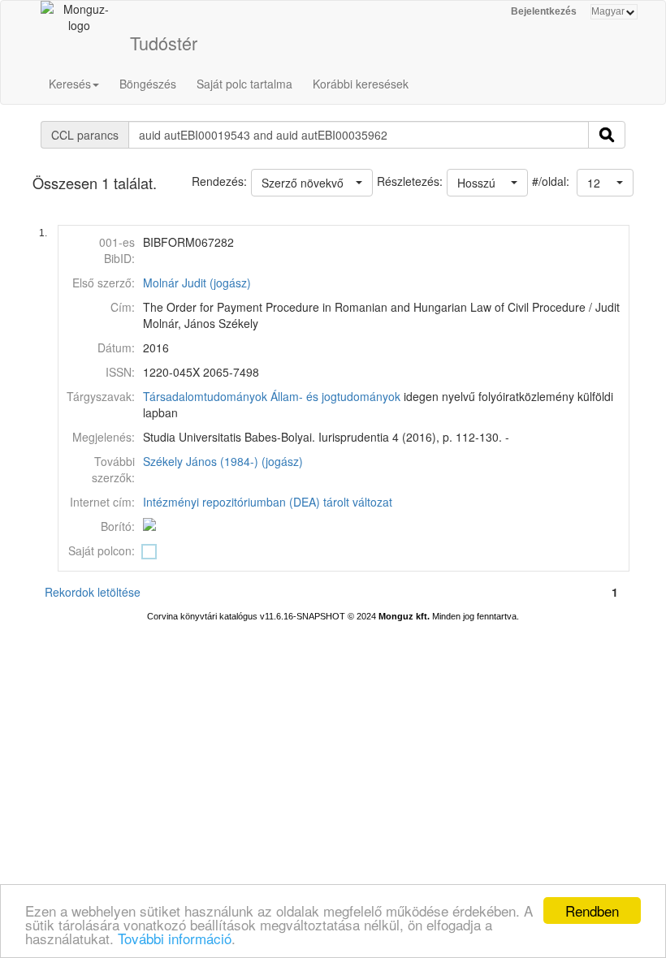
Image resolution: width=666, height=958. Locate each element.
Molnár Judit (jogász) (197, 282)
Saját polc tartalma (244, 84)
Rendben (592, 910)
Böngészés (147, 84)
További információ (174, 938)
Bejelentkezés (544, 11)
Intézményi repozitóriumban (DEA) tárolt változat (267, 502)
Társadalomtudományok (205, 396)
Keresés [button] (70, 84)
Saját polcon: (101, 550)
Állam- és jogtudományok (335, 396)
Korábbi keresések (361, 84)
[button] (605, 182)
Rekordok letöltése (93, 592)
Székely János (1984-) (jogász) (223, 461)
